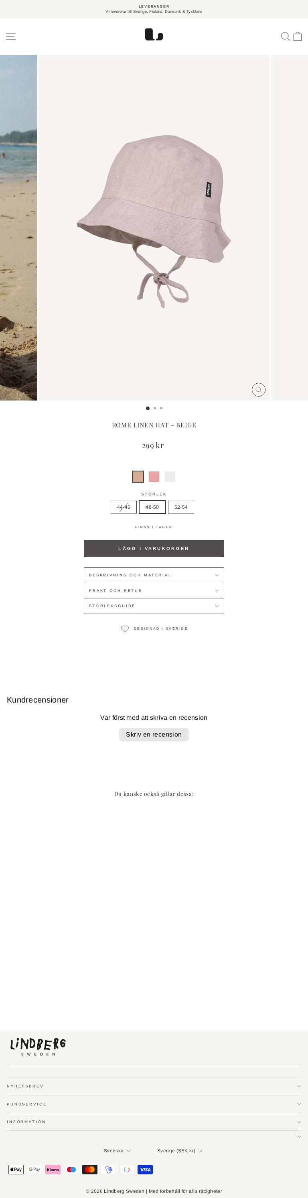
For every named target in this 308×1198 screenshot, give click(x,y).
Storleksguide (112, 606)
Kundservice (27, 1104)
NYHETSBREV (25, 1086)
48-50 (152, 507)
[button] (138, 476)
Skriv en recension (154, 734)
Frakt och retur (116, 590)
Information (26, 1121)
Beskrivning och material (130, 575)
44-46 (124, 507)
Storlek (153, 494)
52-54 (181, 507)
